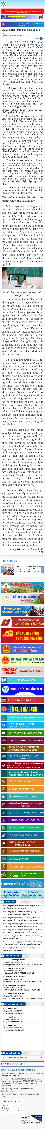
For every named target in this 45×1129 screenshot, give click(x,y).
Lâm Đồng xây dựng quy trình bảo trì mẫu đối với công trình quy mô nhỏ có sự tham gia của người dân (22, 925)
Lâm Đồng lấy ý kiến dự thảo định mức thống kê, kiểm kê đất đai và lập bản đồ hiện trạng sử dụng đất (22, 931)
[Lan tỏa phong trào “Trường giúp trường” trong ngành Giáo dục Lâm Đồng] (8, 569)
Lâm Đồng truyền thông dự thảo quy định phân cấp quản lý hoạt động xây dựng (21, 949)
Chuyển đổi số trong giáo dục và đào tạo (31, 23)
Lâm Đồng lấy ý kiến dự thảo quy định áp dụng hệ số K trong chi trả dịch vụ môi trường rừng (22, 913)
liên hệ (22, 1064)
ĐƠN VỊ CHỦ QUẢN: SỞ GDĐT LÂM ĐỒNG (18, 1070)
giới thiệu (5, 1064)
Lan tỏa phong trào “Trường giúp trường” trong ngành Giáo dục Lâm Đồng (29, 568)
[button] (41, 38)
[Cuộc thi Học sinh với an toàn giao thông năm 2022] (22, 16)
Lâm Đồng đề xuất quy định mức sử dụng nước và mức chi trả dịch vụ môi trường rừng (23, 907)
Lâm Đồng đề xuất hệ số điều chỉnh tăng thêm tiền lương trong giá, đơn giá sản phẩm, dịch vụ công (21, 919)
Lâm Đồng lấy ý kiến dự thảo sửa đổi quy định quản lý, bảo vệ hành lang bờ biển (22, 937)
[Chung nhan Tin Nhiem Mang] (31, 1120)
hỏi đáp (14, 1064)
